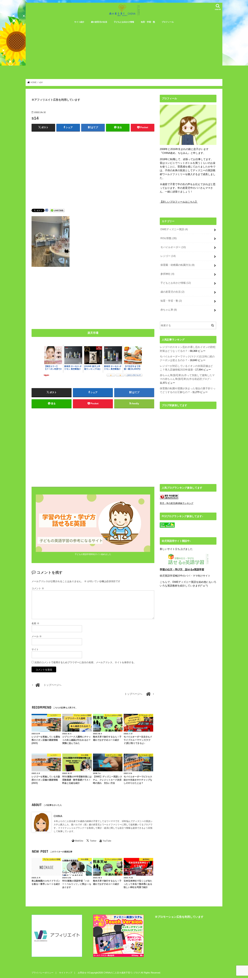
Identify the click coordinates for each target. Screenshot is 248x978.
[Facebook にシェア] (46, 210)
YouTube (107, 841)
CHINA (58, 816)
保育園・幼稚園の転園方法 (177, 265)
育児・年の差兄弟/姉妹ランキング (176, 503)
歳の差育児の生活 (99, 22)
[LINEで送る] (57, 210)
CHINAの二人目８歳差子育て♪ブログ (122, 972)
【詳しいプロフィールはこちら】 (179, 201)
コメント (38, 588)
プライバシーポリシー (42, 972)
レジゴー (168, 256)
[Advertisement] (124, 50)
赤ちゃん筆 (168, 309)
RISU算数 (168, 238)
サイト (35, 649)
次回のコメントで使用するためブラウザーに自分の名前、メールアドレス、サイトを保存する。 (85, 662)
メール (37, 636)
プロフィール (168, 22)
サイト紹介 (79, 22)
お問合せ (82, 972)
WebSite (79, 841)
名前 (35, 623)
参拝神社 (167, 274)
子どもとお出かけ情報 (124, 22)
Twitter (93, 841)
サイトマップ (65, 972)
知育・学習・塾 (148, 22)
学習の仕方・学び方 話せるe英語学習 (182, 569)
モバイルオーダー (173, 247)
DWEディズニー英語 (174, 229)
